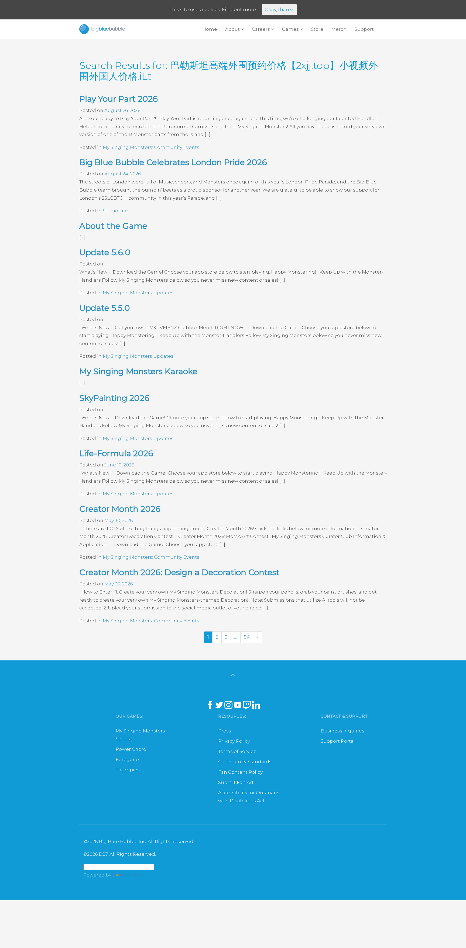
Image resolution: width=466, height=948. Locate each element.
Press (224, 731)
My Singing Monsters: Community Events (151, 147)
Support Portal (338, 741)
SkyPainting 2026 (114, 398)
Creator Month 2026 (119, 509)
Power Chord (131, 749)
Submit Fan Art (236, 782)
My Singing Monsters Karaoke (138, 371)
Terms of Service (237, 751)
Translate (133, 875)
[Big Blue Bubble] (102, 29)
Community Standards (245, 761)
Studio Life (115, 210)
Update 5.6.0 (105, 252)
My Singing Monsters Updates (138, 292)
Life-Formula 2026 (116, 453)
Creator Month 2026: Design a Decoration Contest (179, 572)
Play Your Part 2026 (118, 99)
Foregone (127, 759)
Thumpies (128, 769)
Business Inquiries (342, 731)
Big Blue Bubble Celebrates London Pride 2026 (173, 162)
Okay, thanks (279, 9)
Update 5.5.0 (104, 308)
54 (247, 637)
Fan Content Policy (240, 772)
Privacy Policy (234, 741)
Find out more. (239, 9)
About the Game (113, 226)
